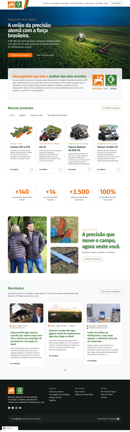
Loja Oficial (99, 3)
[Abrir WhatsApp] (125, 427)
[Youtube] (20, 408)
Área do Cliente (107, 395)
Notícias (52, 326)
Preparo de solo (37, 115)
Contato (104, 397)
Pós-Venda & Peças (108, 392)
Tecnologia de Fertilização (60, 3)
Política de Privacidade (84, 395)
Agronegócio (93, 326)
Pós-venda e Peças (76, 3)
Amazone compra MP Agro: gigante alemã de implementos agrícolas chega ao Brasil (64, 333)
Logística (22, 115)
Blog (105, 3)
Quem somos (89, 3)
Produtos (46, 3)
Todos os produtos (56, 392)
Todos (11, 115)
